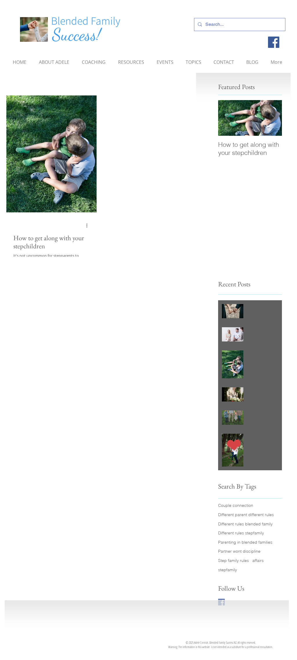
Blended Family (85, 20)
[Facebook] (273, 42)
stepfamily (227, 569)
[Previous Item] (227, 117)
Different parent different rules (246, 514)
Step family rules (233, 560)
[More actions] (88, 225)
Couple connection (235, 505)
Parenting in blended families (245, 542)
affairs (258, 560)
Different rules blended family (245, 524)
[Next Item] (272, 117)
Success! (76, 35)
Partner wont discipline (239, 551)
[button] (193, 59)
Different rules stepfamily (241, 533)
